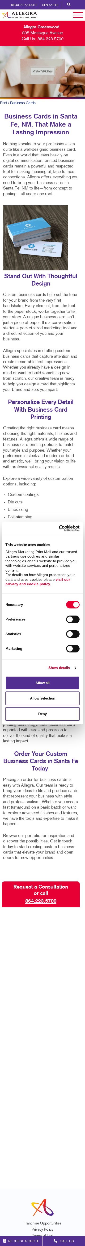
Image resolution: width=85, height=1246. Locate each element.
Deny (42, 714)
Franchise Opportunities (42, 1223)
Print (3, 103)
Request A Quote (24, 5)
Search (68, 4)
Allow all (42, 683)
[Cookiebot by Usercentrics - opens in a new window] (60, 528)
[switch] (73, 619)
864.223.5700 (51, 39)
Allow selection (42, 698)
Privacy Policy (42, 1230)
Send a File (50, 5)
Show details (59, 668)
